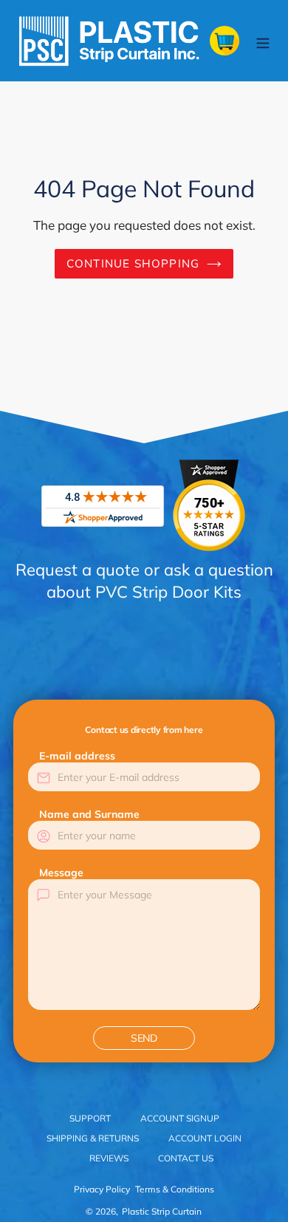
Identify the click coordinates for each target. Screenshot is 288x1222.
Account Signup (179, 1118)
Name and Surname (89, 814)
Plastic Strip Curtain (162, 1211)
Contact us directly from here (143, 729)
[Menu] (262, 40)
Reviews (108, 1158)
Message (61, 872)
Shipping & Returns (93, 1138)
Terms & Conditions (174, 1189)
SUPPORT (90, 1118)
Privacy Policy (102, 1189)
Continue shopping (133, 263)
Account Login (204, 1138)
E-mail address (77, 755)
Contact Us (185, 1158)
